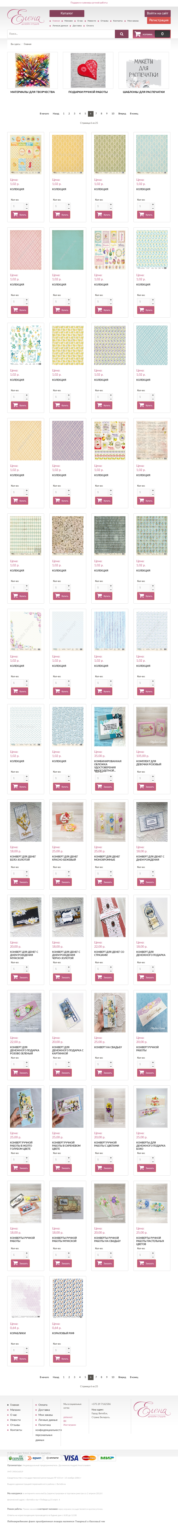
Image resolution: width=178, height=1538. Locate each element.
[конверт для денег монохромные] (110, 822)
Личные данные (60, 26)
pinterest (67, 1417)
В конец (134, 114)
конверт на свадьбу (108, 1047)
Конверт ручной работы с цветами (106, 1144)
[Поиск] (121, 34)
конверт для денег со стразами (109, 953)
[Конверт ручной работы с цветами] (110, 1108)
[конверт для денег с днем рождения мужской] (25, 917)
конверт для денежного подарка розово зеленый (24, 1050)
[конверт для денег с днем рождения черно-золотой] (67, 917)
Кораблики (18, 1333)
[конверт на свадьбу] (110, 1012)
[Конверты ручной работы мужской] (67, 1203)
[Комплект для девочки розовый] (152, 726)
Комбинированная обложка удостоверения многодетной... (108, 766)
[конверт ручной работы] (152, 1012)
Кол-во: (15, 200)
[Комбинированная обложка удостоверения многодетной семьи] (110, 726)
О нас (80, 21)
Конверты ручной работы (22, 1239)
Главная (56, 21)
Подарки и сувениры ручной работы (89, 3)
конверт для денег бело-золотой (23, 858)
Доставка (77, 26)
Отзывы (104, 21)
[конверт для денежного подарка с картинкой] (67, 1012)
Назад (56, 114)
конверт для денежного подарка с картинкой (67, 1050)
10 (113, 114)
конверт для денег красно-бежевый (65, 858)
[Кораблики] (25, 1298)
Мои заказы (133, 21)
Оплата (90, 26)
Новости (92, 21)
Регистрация (158, 20)
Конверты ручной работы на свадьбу (107, 1239)
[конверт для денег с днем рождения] (152, 822)
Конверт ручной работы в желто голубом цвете (21, 1146)
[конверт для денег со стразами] (110, 917)
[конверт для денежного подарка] (152, 917)
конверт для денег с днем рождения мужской (24, 955)
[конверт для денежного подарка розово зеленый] (25, 1012)
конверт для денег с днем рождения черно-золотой (66, 955)
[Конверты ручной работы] (25, 1203)
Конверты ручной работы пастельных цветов (150, 1241)
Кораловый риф (63, 1333)
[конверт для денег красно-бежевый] (67, 822)
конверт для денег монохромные (107, 858)
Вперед (122, 114)
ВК (64, 1421)
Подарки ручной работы (88, 92)
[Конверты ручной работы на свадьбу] (110, 1203)
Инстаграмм (69, 1425)
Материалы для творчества (32, 92)
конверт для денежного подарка (150, 953)
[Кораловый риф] (67, 1298)
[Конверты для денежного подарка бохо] (152, 1108)
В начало (44, 114)
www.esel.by (41, 1493)
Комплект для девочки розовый (148, 763)
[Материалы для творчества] (32, 70)
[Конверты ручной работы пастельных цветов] (152, 1203)
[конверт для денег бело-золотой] (25, 822)
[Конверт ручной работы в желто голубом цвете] (25, 1108)
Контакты (118, 21)
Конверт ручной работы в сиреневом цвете (66, 1146)
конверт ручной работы (147, 1049)
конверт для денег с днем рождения (150, 858)
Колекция (17, 189)
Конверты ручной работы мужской (64, 1239)
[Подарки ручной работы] (88, 70)
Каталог (67, 13)
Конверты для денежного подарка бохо (150, 1146)
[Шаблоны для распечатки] (144, 70)
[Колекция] (25, 154)
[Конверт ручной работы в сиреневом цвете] (67, 1108)
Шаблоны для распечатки (144, 92)
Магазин (68, 21)
